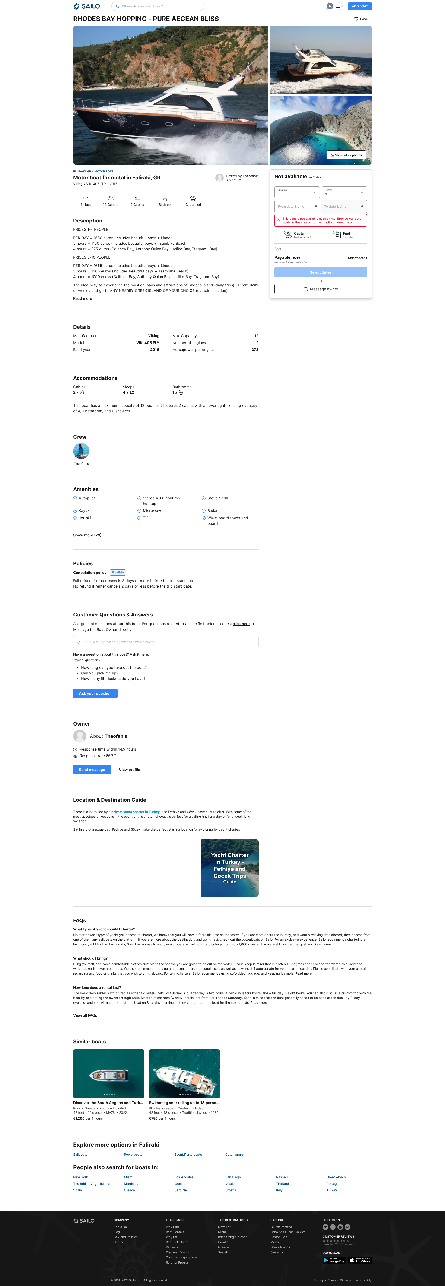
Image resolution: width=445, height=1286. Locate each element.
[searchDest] (116, 6)
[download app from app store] (360, 1260)
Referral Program (178, 1262)
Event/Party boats (188, 1154)
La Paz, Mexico (281, 1227)
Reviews (172, 1247)
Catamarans (234, 1154)
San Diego (233, 1177)
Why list (171, 1237)
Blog (117, 1232)
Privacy (319, 1280)
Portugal (333, 1184)
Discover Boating (178, 1252)
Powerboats (133, 1154)
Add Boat (360, 6)
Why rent (172, 1227)
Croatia (230, 1190)
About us (120, 1227)
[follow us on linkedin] (347, 1227)
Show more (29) (87, 535)
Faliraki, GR (82, 171)
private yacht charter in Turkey (135, 812)
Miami (128, 1177)
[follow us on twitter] (325, 1227)
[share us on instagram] (340, 1227)
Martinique (132, 1184)
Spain (77, 1190)
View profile (129, 769)
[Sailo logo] (91, 1220)
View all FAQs (85, 1015)
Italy (279, 1190)
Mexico (230, 1184)
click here (241, 623)
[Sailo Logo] (86, 6)
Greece (129, 1190)
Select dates (321, 272)
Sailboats (80, 1154)
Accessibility (363, 1280)
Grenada (181, 1184)
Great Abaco (336, 1177)
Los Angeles (184, 1177)
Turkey (332, 1190)
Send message (92, 769)
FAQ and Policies (126, 1237)
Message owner (324, 289)
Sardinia (181, 1190)
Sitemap (345, 1280)
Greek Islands (280, 1247)
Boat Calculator (177, 1242)
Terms (332, 1280)
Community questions (181, 1257)
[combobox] (162, 6)
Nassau (282, 1177)
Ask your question (95, 693)
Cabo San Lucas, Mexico (288, 1232)
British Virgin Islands (232, 1237)
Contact (119, 1242)
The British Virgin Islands (92, 1184)
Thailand (282, 1184)
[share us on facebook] (333, 1227)
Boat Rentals (175, 1232)
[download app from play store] (334, 1260)
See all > (224, 1252)
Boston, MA (278, 1237)
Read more (82, 298)
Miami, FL (277, 1242)
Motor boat (104, 171)
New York (80, 1177)
